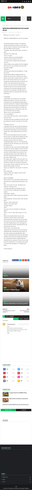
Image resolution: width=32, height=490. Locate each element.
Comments (23, 410)
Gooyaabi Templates (24, 488)
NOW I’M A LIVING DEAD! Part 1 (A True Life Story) (15, 404)
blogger (16, 318)
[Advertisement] (16, 13)
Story (7, 25)
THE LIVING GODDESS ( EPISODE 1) (18, 398)
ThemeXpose (11, 488)
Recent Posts (8, 410)
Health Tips (5, 477)
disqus (21, 318)
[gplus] (30, 1)
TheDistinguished (11, 324)
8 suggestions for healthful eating (18, 392)
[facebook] (22, 1)
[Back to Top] (16, 486)
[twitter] (24, 1)
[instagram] (28, 1)
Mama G (5, 276)
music (4, 479)
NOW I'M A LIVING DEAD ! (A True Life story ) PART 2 (15, 303)
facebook (26, 318)
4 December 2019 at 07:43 (23, 324)
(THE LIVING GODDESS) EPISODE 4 (11, 289)
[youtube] (26, 1)
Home (4, 25)
